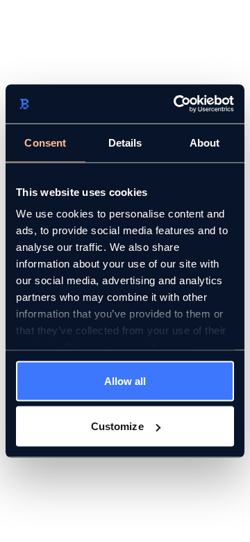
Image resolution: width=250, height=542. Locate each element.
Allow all (125, 380)
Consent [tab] (45, 142)
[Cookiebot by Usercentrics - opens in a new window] (176, 104)
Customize (117, 426)
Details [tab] (125, 142)
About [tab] (205, 142)
